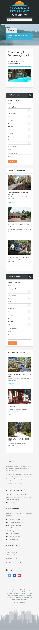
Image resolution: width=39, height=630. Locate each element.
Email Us (19, 563)
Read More (11, 198)
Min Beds (10, 120)
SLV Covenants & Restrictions (15, 525)
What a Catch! (11, 502)
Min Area (12, 146)
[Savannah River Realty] (19, 7)
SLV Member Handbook (13, 536)
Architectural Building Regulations (16, 522)
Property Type (12, 113)
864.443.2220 (21, 15)
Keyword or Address (14, 100)
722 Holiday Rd (12, 406)
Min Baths (11, 127)
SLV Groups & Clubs (12, 539)
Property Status (12, 107)
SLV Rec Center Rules (13, 533)
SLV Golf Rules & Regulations (15, 528)
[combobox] (19, 110)
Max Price (11, 140)
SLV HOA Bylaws (11, 531)
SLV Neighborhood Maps (14, 519)
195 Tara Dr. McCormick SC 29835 (18, 257)
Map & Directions (11, 563)
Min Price (10, 133)
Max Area (12, 153)
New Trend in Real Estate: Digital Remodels (19, 495)
